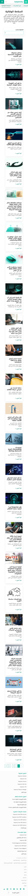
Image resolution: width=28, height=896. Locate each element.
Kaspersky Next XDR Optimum (20, 822)
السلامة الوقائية (6, 6)
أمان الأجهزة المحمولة (21, 805)
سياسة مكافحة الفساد (16, 860)
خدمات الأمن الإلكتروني (21, 838)
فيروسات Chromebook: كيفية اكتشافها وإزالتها (14, 449)
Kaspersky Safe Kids (22, 784)
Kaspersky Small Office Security (19, 814)
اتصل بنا (25, 866)
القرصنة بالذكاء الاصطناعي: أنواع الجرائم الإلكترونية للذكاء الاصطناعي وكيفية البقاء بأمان (14, 662)
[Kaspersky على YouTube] (14, 889)
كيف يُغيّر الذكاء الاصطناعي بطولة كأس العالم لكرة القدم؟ (15, 175)
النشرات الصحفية (23, 880)
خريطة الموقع (24, 883)
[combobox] (6, 2)
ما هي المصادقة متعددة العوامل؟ (15, 750)
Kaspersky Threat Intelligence (20, 848)
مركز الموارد (24, 877)
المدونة (25, 875)
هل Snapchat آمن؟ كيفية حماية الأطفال (14, 508)
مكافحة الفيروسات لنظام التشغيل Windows (17, 807)
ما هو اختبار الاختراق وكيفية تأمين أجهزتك (14, 479)
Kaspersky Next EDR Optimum (20, 820)
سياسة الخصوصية (23, 860)
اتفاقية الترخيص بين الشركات (8, 863)
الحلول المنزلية (22, 773)
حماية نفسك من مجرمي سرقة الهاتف (14, 389)
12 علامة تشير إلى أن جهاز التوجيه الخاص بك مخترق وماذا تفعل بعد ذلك (14, 300)
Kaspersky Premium (22, 781)
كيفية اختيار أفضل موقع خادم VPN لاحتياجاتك (15, 360)
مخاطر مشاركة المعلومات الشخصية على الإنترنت (14, 54)
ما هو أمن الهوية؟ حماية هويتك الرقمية (14, 84)
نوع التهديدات (17, 6)
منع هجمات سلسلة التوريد (14, 600)
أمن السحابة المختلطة (21, 851)
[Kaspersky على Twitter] (20, 889)
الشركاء (25, 872)
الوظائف (25, 885)
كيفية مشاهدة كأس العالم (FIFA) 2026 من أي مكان (14, 269)
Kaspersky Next (23, 835)
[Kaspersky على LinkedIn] (17, 889)
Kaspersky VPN (23, 787)
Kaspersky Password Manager (20, 789)
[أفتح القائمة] (26, 2)
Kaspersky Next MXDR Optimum (19, 825)
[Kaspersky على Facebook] (24, 889)
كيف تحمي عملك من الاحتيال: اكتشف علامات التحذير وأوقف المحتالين (14, 115)
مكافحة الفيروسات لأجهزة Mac (20, 802)
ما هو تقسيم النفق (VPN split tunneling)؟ (14, 144)
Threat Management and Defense (19, 843)
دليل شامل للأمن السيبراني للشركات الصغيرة (14, 630)
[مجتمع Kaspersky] (7, 889)
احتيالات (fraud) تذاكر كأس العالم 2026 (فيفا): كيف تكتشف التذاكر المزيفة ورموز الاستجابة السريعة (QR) (14, 207)
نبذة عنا (25, 869)
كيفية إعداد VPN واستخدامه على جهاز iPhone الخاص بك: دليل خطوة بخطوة (14, 539)
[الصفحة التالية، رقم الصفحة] (6, 766)
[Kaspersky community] (4, 889)
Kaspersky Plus (23, 779)
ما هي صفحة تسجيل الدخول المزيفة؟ (14, 692)
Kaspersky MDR (23, 840)
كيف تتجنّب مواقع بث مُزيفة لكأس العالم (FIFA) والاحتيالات (14, 238)
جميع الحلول (23, 792)
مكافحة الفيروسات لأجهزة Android (19, 799)
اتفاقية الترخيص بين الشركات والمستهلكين (20, 863)
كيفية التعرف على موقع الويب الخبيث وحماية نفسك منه (15, 722)
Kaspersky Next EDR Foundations (19, 817)
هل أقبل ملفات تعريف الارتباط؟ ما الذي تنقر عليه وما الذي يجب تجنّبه (15, 331)
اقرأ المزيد (18, 64)
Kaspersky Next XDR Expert (20, 846)
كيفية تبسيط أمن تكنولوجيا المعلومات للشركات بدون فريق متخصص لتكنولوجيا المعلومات (14, 570)
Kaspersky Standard (22, 776)
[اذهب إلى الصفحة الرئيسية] (18, 2)
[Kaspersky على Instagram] (11, 889)
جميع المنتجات (23, 828)
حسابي (2, 2)
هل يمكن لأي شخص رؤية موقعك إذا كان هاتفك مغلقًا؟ (14, 419)
